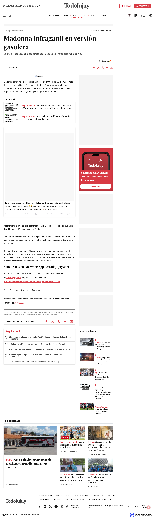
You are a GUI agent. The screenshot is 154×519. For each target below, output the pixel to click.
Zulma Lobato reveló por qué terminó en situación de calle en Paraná (35, 344)
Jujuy (66, 16)
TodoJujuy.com (13, 277)
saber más (95, 186)
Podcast (49, 500)
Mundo (93, 16)
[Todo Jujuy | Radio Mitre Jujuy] (143, 16)
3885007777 (19, 302)
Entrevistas (59, 500)
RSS (129, 506)
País (74, 16)
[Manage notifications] (149, 507)
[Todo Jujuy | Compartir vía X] (98, 67)
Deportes (77, 496)
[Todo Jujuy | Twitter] (50, 506)
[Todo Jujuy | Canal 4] (129, 16)
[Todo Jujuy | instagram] (45, 506)
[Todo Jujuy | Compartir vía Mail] (111, 67)
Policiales (104, 16)
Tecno (41, 500)
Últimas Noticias (53, 16)
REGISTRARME (144, 6)
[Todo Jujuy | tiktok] (67, 506)
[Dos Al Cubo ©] (141, 516)
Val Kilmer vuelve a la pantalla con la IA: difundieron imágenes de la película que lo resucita (38, 338)
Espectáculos (18, 31)
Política (83, 16)
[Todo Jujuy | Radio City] (135, 16)
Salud (103, 496)
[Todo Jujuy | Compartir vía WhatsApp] (102, 67)
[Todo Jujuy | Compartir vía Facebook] (94, 67)
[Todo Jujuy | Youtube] (56, 506)
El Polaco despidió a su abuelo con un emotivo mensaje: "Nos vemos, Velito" (37, 349)
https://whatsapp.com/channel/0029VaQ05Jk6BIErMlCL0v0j (32, 281)
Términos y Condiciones (75, 506)
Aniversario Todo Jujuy (101, 500)
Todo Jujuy (8, 31)
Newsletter (78, 17)
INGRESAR (127, 6)
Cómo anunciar (144, 506)
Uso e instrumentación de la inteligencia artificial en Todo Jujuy (106, 506)
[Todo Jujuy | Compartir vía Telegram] (107, 67)
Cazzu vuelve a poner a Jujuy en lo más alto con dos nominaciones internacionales (33, 355)
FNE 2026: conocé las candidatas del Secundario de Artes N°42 (32, 362)
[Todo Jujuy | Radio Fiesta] (150, 16)
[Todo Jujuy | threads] (62, 506)
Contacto (136, 506)
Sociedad (111, 496)
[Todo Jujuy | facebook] (40, 506)
